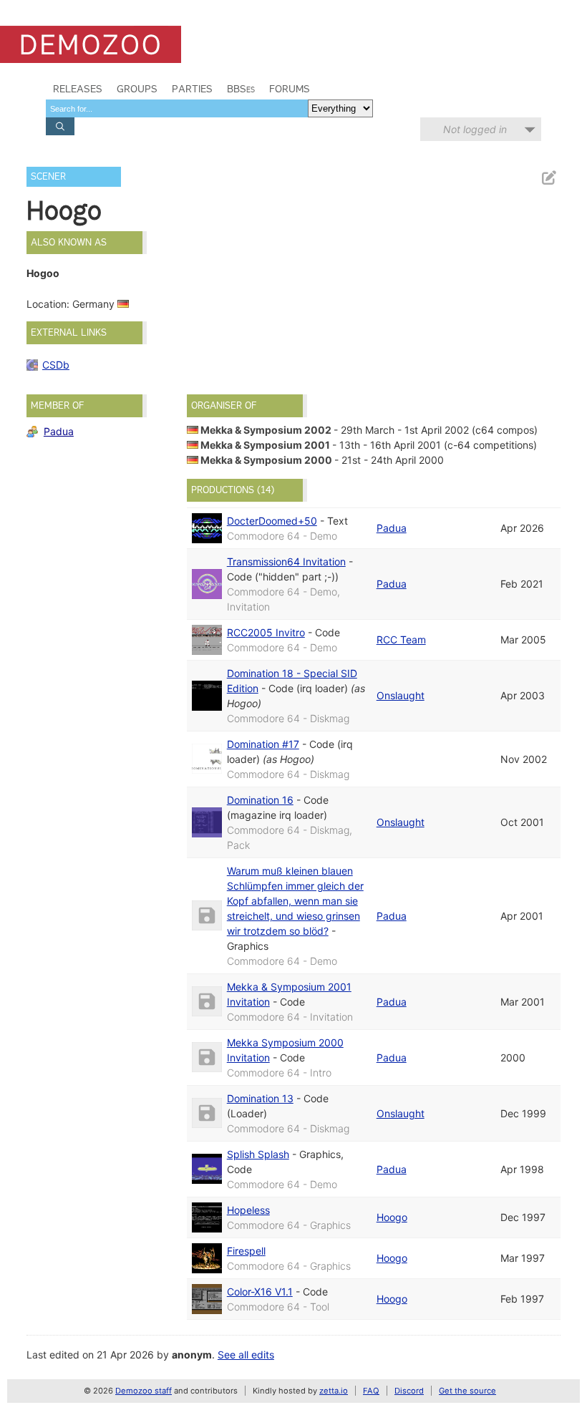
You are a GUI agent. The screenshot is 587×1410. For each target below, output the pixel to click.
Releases (77, 88)
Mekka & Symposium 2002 (266, 430)
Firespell (246, 1251)
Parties (192, 88)
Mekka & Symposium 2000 (266, 460)
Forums (289, 88)
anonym (192, 1354)
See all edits (246, 1354)
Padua (59, 431)
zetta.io (333, 1391)
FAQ (371, 1391)
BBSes (241, 88)
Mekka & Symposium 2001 (265, 445)
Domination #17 (263, 744)
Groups (137, 88)
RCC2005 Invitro (266, 632)
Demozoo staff (143, 1391)
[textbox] (177, 108)
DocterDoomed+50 (272, 521)
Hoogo (392, 1217)
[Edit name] (548, 177)
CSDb (55, 365)
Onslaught (401, 695)
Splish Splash (258, 1154)
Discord (409, 1391)
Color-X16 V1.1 (260, 1291)
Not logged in (475, 129)
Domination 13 (260, 1098)
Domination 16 (260, 800)
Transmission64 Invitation (286, 561)
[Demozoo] (90, 44)
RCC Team (401, 639)
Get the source (467, 1391)
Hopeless (248, 1210)
